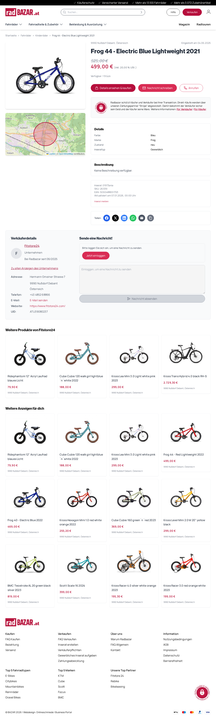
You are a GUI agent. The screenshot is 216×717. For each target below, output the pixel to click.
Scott (61, 686)
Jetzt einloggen (95, 255)
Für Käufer (200, 109)
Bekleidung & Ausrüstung (85, 24)
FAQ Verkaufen (67, 639)
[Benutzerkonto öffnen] (209, 12)
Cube (61, 681)
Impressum (170, 650)
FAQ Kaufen (12, 639)
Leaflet (51, 153)
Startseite (11, 35)
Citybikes (11, 681)
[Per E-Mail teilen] (141, 218)
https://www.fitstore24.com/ (47, 306)
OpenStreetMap (66, 153)
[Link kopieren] (150, 218)
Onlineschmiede (45, 712)
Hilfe (173, 12)
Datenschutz (171, 655)
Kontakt (115, 650)
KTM (61, 676)
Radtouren (204, 24)
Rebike (115, 681)
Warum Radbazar (121, 639)
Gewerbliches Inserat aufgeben (77, 655)
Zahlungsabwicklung (71, 661)
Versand (10, 650)
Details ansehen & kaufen (118, 89)
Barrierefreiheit (172, 661)
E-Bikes (10, 676)
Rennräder (12, 692)
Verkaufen (192, 12)
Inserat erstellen (68, 644)
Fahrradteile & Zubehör (44, 24)
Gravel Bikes (12, 697)
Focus (61, 692)
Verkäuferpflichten (70, 650)
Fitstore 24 (117, 676)
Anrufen (193, 88)
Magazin (184, 24)
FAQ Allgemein (120, 644)
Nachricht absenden (144, 299)
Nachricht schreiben (160, 88)
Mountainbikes (14, 686)
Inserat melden (101, 201)
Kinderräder (41, 35)
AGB (166, 644)
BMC (61, 697)
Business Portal (63, 712)
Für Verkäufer (184, 109)
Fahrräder (11, 24)
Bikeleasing (118, 686)
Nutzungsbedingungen (177, 639)
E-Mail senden (39, 300)
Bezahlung (12, 644)
